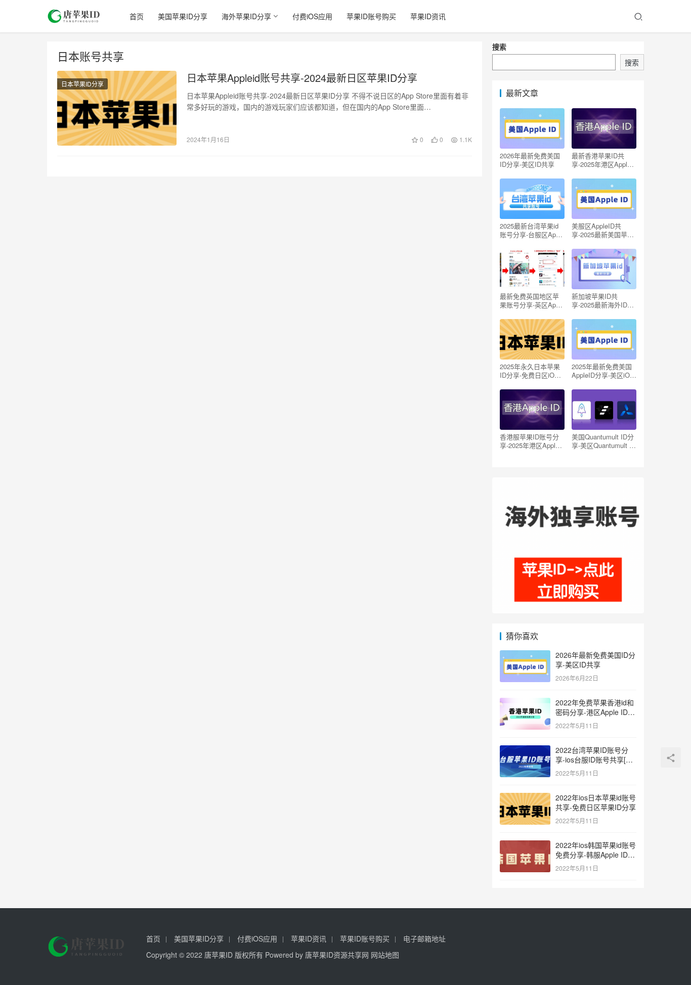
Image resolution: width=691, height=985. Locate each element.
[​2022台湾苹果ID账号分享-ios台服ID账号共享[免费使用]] (525, 751)
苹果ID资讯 (428, 16)
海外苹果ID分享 (246, 16)
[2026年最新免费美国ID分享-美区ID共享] (525, 656)
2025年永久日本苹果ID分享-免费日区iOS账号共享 (530, 370)
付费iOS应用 (312, 16)
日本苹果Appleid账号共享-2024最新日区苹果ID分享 (302, 78)
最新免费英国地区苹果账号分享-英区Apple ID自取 (532, 300)
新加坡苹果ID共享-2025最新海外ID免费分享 (603, 300)
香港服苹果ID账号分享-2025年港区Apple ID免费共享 (529, 441)
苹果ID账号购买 (371, 16)
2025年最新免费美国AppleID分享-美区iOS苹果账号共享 (603, 370)
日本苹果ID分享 (82, 83)
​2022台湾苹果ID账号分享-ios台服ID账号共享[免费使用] (594, 760)
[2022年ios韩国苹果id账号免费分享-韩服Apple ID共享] (525, 846)
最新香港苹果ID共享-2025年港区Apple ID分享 (601, 159)
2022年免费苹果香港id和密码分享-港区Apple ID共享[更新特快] (595, 712)
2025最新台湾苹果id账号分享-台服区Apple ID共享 (532, 230)
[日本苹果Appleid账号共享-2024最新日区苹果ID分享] (117, 108)
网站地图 (385, 955)
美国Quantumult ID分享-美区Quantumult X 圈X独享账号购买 (603, 441)
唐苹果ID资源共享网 (337, 955)
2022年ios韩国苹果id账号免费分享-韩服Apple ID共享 (595, 855)
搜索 (499, 46)
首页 (136, 16)
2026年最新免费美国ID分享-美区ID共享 (530, 159)
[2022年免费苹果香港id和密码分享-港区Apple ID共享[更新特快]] (525, 703)
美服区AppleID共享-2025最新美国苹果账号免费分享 (603, 230)
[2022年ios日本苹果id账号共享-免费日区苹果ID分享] (525, 798)
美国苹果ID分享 (182, 16)
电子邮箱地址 (424, 938)
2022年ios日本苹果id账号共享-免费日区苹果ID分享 (595, 802)
